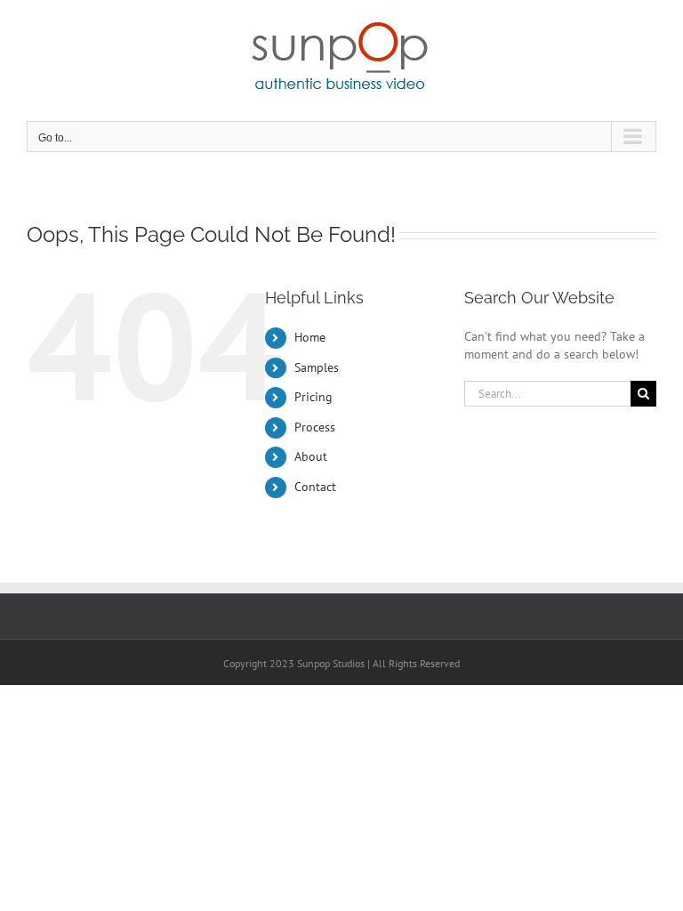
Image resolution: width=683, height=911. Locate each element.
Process (314, 427)
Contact (315, 487)
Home (309, 337)
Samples (316, 367)
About (310, 456)
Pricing (313, 397)
